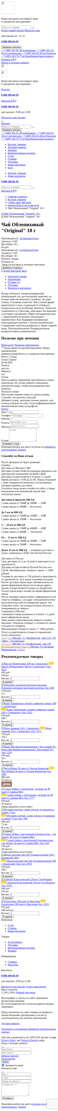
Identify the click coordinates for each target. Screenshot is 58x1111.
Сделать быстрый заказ (14, 271)
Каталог (5, 89)
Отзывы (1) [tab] (14, 282)
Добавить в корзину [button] (12, 268)
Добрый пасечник (25, 992)
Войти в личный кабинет (15, 62)
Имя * (4, 412)
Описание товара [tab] (17, 276)
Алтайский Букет (29, 238)
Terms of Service (29, 1040)
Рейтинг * (6, 418)
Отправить (8, 1098)
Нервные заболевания (27, 345)
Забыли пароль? (10, 1055)
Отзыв (4, 440)
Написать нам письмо (13, 986)
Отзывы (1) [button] (7, 261)
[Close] (2, 1047)
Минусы (6, 426)
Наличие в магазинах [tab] (19, 288)
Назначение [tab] (14, 279)
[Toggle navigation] (2, 121)
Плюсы (5, 422)
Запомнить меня (14, 1065)
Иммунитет (7, 345)
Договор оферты (10, 1023)
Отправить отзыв (11, 444)
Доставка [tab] (13, 285)
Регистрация (8, 1058)
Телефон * (7, 415)
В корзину (7, 682)
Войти (4, 409)
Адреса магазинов (36, 986)
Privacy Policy (8, 1040)
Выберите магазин (11, 47)
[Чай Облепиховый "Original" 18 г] (20, 213)
